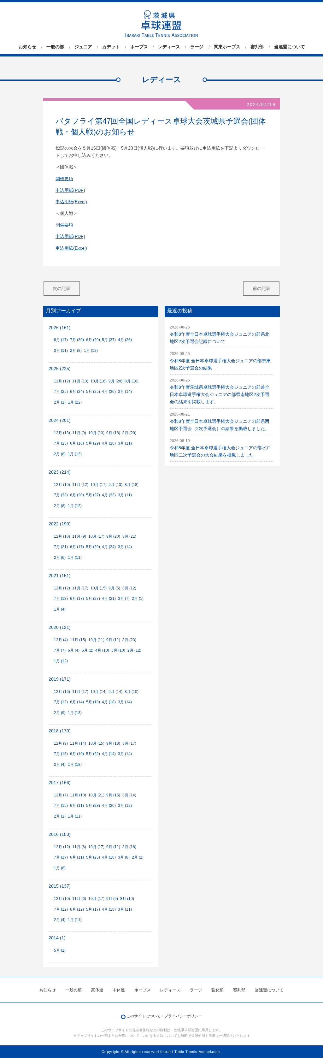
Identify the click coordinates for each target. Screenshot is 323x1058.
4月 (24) (109, 547)
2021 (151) (60, 575)
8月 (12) (129, 588)
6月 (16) (77, 443)
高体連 (97, 990)
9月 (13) (115, 485)
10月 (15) (99, 588)
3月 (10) (118, 650)
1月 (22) (75, 402)
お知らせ (27, 47)
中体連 (119, 990)
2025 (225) (60, 368)
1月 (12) (91, 350)
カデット (111, 47)
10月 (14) (99, 692)
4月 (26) (125, 340)
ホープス (139, 47)
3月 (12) (125, 805)
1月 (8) (60, 868)
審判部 (257, 47)
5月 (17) (93, 909)
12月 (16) (62, 692)
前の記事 (261, 288)
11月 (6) (79, 847)
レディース (169, 47)
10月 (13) (96, 433)
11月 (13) (80, 381)
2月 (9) (60, 713)
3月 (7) (124, 598)
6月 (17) (77, 547)
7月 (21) (61, 547)
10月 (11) (96, 640)
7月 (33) (61, 495)
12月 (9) (61, 743)
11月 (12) (80, 485)
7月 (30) (77, 340)
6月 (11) (77, 805)
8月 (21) (129, 536)
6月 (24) (77, 391)
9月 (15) (113, 795)
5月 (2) (87, 650)
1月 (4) (60, 609)
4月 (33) (109, 495)
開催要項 (64, 178)
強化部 (217, 990)
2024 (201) (60, 420)
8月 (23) (129, 640)
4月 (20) (109, 805)
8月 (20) (129, 433)
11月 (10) (78, 795)
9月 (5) (114, 588)
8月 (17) (61, 340)
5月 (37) (109, 340)
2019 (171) (60, 679)
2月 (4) (60, 764)
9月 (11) (113, 640)
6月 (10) (77, 754)
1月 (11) (75, 557)
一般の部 (55, 47)
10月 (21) (96, 795)
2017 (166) (60, 782)
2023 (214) (60, 472)
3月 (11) (61, 350)
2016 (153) (60, 834)
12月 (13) (62, 433)
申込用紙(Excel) (71, 201)
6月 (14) (77, 702)
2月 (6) (60, 557)
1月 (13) (75, 454)
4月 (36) (109, 391)
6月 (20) (93, 340)
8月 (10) (131, 692)
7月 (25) (61, 391)
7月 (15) (61, 754)
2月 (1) (138, 598)
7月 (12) (61, 909)
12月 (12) (62, 381)
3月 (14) (125, 391)
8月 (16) (131, 381)
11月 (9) (79, 433)
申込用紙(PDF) (70, 190)
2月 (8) (76, 350)
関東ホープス (227, 47)
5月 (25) (93, 391)
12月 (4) (61, 640)
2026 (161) (60, 327)
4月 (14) (109, 754)
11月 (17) (80, 588)
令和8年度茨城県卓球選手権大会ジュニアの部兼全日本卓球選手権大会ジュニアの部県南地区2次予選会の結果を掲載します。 (219, 394)
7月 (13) (61, 598)
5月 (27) (93, 495)
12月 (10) (62, 485)
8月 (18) (131, 485)
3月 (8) (124, 857)
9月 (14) (115, 692)
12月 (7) (61, 795)
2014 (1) (57, 938)
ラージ (196, 47)
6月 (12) (77, 909)
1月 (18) (75, 764)
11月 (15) (78, 640)
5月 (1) (60, 950)
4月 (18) (109, 702)
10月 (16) (99, 381)
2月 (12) (134, 650)
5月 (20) (93, 547)
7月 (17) (61, 857)
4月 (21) (109, 598)
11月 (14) (78, 743)
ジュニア (83, 47)
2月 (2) (60, 402)
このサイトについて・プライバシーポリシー (164, 1016)
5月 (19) (93, 702)
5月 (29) (93, 443)
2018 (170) (60, 731)
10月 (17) (99, 485)
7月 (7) (60, 650)
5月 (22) (93, 754)
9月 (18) (113, 433)
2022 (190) (60, 524)
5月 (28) (93, 805)
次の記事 (61, 288)
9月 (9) (112, 899)
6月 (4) (73, 650)
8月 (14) (129, 795)
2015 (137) (60, 886)
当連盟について (289, 47)
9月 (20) (115, 381)
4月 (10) (102, 650)
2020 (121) (60, 627)
